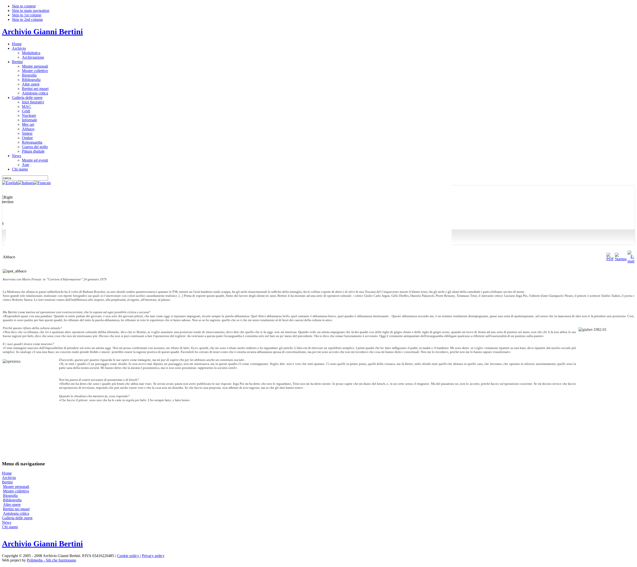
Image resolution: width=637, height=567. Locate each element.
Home (7, 473)
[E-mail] (631, 261)
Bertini (7, 482)
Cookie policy (128, 556)
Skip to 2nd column (27, 19)
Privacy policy (153, 556)
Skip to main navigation (30, 10)
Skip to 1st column (26, 15)
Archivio (9, 478)
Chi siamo (10, 527)
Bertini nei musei (16, 509)
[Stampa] (621, 259)
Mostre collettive (16, 491)
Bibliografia (12, 500)
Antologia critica (16, 513)
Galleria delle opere (17, 518)
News (6, 522)
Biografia (10, 495)
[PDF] (610, 259)
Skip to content (24, 6)
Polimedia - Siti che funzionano (51, 560)
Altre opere (12, 504)
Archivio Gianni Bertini (42, 31)
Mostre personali (16, 486)
